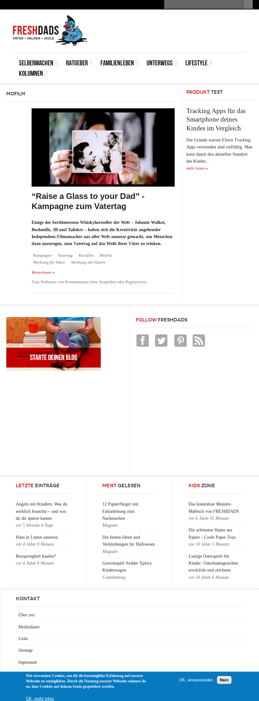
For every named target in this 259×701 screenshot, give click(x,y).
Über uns (26, 615)
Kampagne (42, 255)
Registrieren (136, 282)
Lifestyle (196, 63)
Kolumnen (31, 73)
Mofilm (105, 255)
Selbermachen (36, 63)
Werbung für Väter (49, 262)
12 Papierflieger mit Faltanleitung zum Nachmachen (120, 511)
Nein (224, 680)
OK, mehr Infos (40, 698)
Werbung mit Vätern (88, 262)
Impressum (27, 662)
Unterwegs (160, 63)
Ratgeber (77, 63)
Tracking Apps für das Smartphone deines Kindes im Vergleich (216, 119)
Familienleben (117, 63)
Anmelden (107, 282)
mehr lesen (195, 168)
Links (23, 638)
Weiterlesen (43, 272)
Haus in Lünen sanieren (37, 537)
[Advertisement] (172, 23)
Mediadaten (28, 627)
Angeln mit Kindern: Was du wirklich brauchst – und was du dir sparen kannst (41, 511)
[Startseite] (50, 30)
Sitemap (25, 650)
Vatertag (65, 255)
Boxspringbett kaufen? (36, 556)
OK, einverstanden (196, 680)
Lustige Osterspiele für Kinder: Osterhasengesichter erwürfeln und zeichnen (213, 563)
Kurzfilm (86, 255)
